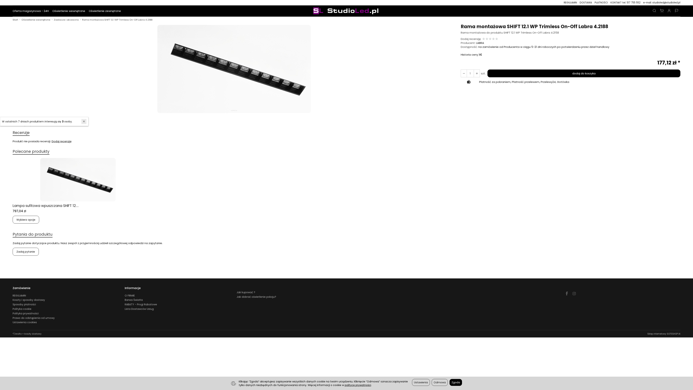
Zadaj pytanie (25, 252)
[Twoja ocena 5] (496, 39)
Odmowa (440, 382)
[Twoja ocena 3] (490, 39)
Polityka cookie (22, 309)
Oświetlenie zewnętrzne (105, 11)
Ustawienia (421, 382)
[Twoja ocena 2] (487, 39)
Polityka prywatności (26, 313)
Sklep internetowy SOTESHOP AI (663, 333)
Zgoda (456, 382)
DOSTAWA (586, 2)
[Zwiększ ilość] (464, 73)
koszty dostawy (33, 333)
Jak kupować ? (246, 292)
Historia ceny (470, 55)
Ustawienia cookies (25, 322)
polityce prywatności (358, 385)
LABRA (480, 43)
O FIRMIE (130, 295)
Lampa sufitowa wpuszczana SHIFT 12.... (46, 205)
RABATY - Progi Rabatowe (141, 304)
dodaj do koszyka (584, 73)
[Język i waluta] (676, 11)
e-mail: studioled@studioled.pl (661, 2)
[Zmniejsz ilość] (477, 73)
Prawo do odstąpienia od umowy (34, 318)
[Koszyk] (662, 11)
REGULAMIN (570, 2)
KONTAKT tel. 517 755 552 (625, 2)
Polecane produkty (31, 151)
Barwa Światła (134, 300)
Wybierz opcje (25, 220)
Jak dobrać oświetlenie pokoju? (256, 297)
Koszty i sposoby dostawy (29, 300)
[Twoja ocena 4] (493, 39)
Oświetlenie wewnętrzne (68, 11)
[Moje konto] (669, 11)
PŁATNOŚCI (601, 2)
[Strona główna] (346, 11)
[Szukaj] (654, 11)
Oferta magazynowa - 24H (31, 11)
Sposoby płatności (24, 304)
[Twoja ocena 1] (483, 39)
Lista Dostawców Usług (139, 309)
